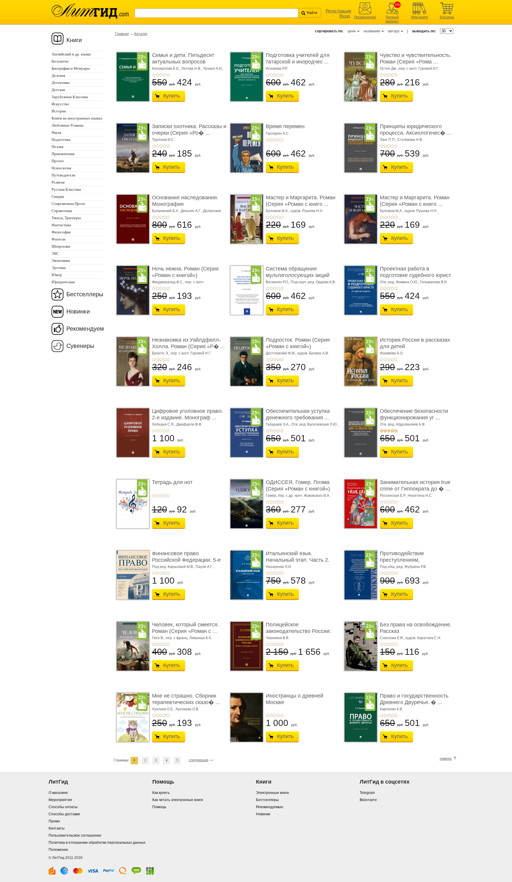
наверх (446, 759)
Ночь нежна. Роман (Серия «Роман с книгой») (185, 272)
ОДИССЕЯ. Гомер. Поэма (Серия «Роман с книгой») (298, 485)
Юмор (57, 275)
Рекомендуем (85, 328)
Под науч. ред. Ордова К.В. (313, 282)
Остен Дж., (389, 68)
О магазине (58, 793)
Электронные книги (272, 793)
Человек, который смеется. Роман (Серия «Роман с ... (185, 628)
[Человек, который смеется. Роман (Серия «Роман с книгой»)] (131, 646)
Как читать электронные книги (177, 800)
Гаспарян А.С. (277, 133)
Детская (58, 89)
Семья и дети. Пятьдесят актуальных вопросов (183, 58)
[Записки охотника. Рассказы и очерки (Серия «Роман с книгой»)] (131, 148)
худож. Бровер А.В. (313, 353)
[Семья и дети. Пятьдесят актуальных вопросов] (131, 76)
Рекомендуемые (269, 807)
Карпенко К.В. (391, 709)
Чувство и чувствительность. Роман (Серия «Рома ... (415, 58)
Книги (74, 40)
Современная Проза (68, 203)
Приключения (63, 154)
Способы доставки (64, 814)
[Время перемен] (245, 148)
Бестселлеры (84, 294)
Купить (171, 96)
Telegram (367, 793)
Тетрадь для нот (172, 482)
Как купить (161, 793)
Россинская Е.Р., (394, 495)
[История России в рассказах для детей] (359, 361)
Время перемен (285, 126)
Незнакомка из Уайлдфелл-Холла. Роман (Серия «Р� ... (188, 343)
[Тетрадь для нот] (131, 504)
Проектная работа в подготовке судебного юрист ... (415, 275)
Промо (54, 821)
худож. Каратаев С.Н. (423, 638)
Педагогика (61, 139)
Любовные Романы (68, 125)
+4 (164, 75)
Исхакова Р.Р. (277, 68)
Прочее (58, 161)
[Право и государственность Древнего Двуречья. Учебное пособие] (359, 717)
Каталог (141, 34)
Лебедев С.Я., (164, 424)
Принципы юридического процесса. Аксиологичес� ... (415, 129)
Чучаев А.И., (213, 68)
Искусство (60, 104)
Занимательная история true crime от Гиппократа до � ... (415, 485)
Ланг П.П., (388, 140)
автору (393, 31)
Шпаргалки (61, 246)
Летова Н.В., (192, 68)
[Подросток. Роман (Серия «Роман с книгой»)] (245, 361)
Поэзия (57, 146)
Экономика (61, 260)
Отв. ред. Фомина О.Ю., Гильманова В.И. (414, 282)
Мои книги (419, 17)
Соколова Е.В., (392, 638)
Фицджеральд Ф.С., (168, 282)
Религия (58, 182)
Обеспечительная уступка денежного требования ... (298, 414)
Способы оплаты (63, 807)
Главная (122, 34)
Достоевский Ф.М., (281, 353)
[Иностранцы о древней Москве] (245, 717)
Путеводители (63, 175)
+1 (154, 75)
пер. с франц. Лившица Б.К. (189, 638)
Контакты (57, 828)
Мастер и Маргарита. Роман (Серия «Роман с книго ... (300, 201)
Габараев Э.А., (278, 424)
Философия (61, 232)
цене (352, 31)
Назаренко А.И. (279, 567)
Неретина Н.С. (420, 495)
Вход (345, 15)
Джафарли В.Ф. (189, 424)
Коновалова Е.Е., (166, 68)
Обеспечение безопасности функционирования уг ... (414, 414)
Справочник (62, 210)
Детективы (61, 82)
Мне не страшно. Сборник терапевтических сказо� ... (186, 699)
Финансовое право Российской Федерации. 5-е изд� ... (186, 559)
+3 (161, 75)
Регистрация (338, 10)
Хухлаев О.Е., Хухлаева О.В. (175, 709)
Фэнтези (58, 239)
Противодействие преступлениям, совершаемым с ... (402, 559)
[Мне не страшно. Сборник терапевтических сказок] (131, 717)
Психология (61, 168)
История (59, 111)
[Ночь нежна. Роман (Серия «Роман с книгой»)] (131, 290)
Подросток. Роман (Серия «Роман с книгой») (298, 343)
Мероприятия (60, 800)
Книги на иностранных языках (77, 118)
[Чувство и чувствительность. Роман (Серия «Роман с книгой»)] (359, 76)
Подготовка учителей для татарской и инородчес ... (297, 58)
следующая (198, 760)
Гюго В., (159, 638)
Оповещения (365, 17)
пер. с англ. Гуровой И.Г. (419, 68)
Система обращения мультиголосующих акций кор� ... (297, 275)
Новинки (78, 311)
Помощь (159, 807)
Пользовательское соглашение (75, 835)
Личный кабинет (392, 19)
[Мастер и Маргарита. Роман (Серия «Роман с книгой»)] (245, 219)
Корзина (447, 17)
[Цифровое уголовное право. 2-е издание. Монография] (131, 432)
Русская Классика (66, 189)
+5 (168, 75)
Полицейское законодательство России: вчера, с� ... (298, 631)
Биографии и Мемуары (71, 68)
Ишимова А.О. (392, 353)
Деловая (58, 75)
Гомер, (272, 495)
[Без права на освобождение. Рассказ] (359, 646)
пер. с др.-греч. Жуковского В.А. (304, 495)
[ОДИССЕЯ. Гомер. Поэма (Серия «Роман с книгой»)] (245, 504)
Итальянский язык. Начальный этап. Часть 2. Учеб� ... (297, 559)
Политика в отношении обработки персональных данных (97, 842)
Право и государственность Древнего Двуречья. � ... (414, 699)
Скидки (58, 196)
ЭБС (55, 253)
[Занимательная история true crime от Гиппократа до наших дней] (359, 504)
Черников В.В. (277, 638)
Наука (56, 132)
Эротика (59, 267)
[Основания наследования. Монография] (131, 219)
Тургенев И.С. (163, 140)
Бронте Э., (161, 353)
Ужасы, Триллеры (66, 218)
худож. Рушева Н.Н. (306, 211)
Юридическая (63, 282)
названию (372, 31)
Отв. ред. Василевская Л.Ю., (314, 424)
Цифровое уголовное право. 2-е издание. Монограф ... (187, 414)
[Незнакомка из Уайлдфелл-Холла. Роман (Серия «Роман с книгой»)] (131, 361)
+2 (157, 75)
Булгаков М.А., (278, 211)
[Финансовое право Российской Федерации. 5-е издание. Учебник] (131, 575)
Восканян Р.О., (278, 282)
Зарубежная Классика (70, 97)
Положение (58, 850)
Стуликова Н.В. (410, 140)
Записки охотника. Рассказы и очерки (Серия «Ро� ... (189, 129)
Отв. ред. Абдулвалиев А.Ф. (402, 424)
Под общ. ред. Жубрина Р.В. (403, 567)
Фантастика (61, 225)
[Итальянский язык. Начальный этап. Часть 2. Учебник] (245, 575)
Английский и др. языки (71, 54)
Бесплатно (60, 61)
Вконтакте (368, 800)
